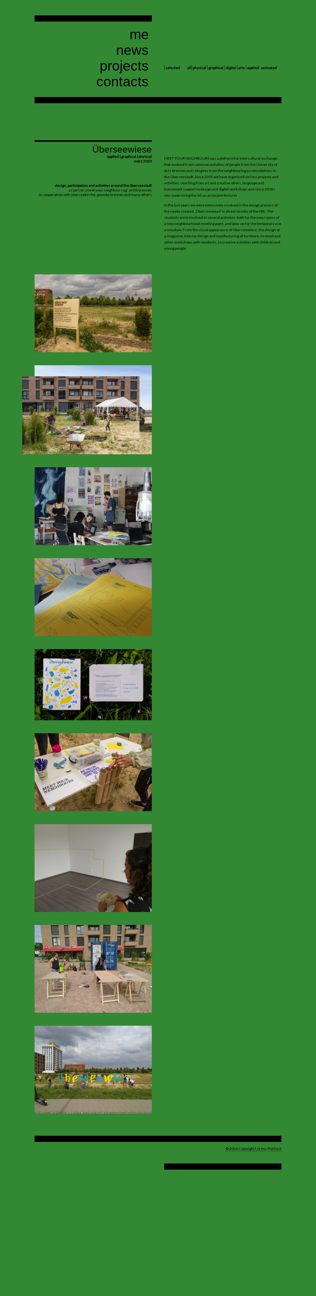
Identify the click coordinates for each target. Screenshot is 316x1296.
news (132, 50)
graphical (216, 67)
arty (241, 67)
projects (124, 66)
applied (253, 67)
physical (199, 67)
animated (269, 67)
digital (231, 67)
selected (172, 67)
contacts (122, 81)
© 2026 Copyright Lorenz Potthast (253, 1148)
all (189, 67)
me (139, 34)
